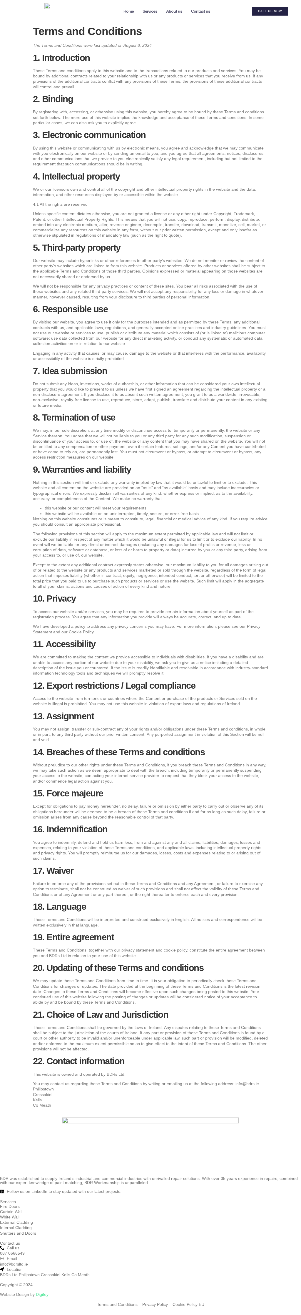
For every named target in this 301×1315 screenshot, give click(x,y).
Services (150, 11)
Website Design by (24, 1294)
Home (128, 11)
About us (174, 11)
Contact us (200, 11)
